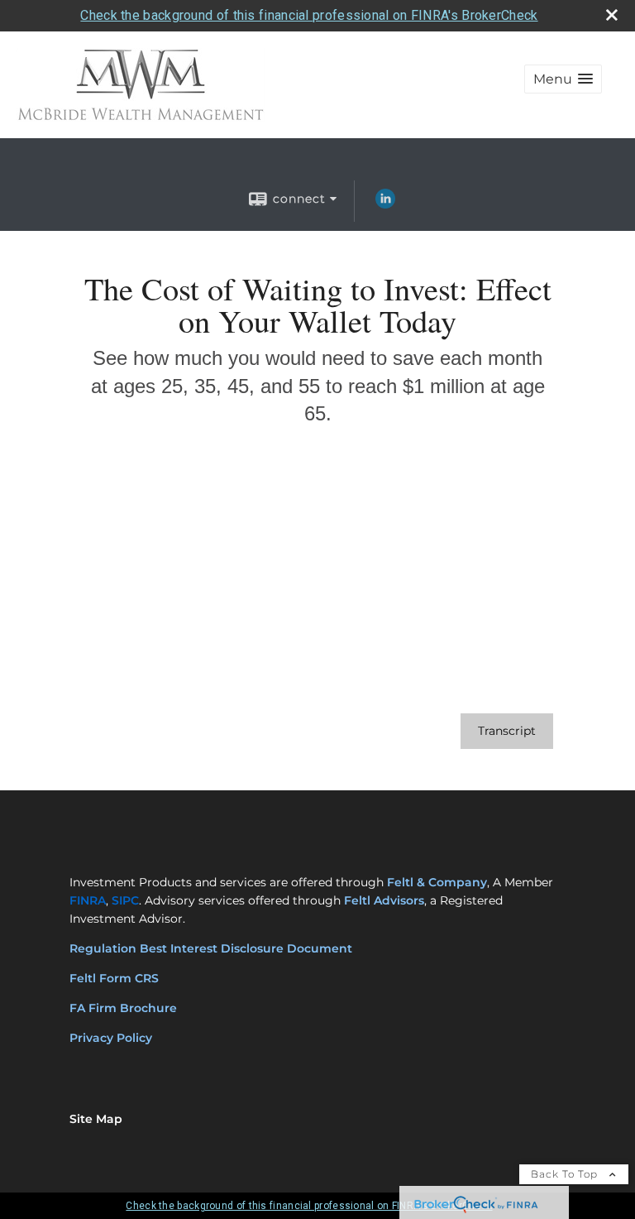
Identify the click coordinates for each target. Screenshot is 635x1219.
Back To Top (566, 1174)
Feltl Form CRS (115, 978)
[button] (563, 79)
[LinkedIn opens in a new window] (385, 204)
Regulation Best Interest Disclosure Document (210, 948)
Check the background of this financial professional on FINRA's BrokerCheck (308, 15)
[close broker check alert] (611, 15)
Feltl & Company (437, 882)
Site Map (95, 1118)
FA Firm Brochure (123, 1008)
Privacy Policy (110, 1037)
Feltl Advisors (384, 900)
